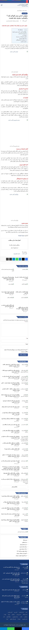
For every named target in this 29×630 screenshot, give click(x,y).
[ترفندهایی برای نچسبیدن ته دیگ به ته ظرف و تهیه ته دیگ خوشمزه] (24, 438)
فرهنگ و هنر (19, 10)
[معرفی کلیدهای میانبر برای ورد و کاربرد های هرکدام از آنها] (24, 597)
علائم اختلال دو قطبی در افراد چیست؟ (11, 448)
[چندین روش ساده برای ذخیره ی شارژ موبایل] (24, 408)
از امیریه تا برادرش (23, 33)
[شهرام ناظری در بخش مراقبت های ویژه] (21, 287)
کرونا (7, 619)
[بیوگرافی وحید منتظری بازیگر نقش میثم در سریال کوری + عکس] (24, 432)
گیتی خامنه (24, 253)
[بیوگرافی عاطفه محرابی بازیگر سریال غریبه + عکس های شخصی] (24, 497)
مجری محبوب (24, 41)
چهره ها (19, 619)
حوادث (5, 614)
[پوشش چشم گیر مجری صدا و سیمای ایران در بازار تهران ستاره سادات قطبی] (7, 272)
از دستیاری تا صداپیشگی (21, 39)
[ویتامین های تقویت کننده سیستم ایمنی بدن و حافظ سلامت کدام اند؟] (24, 581)
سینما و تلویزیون (15, 616)
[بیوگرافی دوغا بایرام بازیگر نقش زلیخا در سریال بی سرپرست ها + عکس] (24, 503)
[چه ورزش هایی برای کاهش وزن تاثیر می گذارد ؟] (24, 568)
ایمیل (26, 344)
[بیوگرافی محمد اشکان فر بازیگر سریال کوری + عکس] (24, 420)
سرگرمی (25, 616)
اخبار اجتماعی (21, 612)
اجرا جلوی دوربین (23, 38)
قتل (4, 616)
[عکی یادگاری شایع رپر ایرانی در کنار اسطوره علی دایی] (7, 300)
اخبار (26, 612)
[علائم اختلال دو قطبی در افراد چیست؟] (24, 450)
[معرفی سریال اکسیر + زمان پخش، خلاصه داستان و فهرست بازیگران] (24, 366)
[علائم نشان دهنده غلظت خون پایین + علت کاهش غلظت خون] (24, 574)
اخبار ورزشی (18, 614)
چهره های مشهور (13, 619)
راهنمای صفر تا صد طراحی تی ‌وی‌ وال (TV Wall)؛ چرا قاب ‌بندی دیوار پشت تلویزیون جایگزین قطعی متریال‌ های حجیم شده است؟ (10, 468)
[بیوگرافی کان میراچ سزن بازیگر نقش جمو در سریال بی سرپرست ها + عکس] (24, 509)
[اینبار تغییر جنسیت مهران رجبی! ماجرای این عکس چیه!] (7, 287)
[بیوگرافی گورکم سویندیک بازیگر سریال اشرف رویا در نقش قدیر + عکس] (24, 521)
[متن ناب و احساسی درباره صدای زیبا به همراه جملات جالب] (24, 515)
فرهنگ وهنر (9, 616)
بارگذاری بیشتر (14, 486)
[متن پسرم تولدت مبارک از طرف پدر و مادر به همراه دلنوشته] (24, 481)
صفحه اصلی (24, 10)
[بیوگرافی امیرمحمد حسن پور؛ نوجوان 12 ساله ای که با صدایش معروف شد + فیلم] (24, 396)
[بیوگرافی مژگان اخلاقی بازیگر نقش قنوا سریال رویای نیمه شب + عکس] (24, 475)
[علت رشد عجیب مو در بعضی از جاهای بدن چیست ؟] (24, 426)
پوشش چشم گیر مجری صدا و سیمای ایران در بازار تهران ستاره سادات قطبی (8, 278)
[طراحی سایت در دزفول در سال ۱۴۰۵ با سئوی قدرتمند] (24, 603)
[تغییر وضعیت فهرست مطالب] (25, 30)
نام (27, 338)
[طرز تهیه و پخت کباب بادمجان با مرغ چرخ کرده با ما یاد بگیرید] (24, 402)
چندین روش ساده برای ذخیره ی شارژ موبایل (10, 406)
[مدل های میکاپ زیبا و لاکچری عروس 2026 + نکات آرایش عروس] (24, 372)
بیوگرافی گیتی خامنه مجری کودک (19, 31)
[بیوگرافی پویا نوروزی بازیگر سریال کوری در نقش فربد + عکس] (24, 414)
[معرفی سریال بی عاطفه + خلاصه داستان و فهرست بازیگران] (24, 390)
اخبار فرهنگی (25, 614)
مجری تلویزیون (17, 253)
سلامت (21, 616)
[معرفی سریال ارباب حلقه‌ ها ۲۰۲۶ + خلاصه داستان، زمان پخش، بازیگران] (24, 456)
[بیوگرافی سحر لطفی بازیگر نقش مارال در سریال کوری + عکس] (24, 444)
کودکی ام (25, 35)
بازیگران (13, 614)
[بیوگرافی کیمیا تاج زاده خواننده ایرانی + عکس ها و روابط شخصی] (24, 384)
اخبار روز (15, 612)
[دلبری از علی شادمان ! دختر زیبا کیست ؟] (21, 272)
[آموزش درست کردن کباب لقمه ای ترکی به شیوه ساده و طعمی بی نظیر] (24, 378)
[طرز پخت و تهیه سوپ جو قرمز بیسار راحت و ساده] (24, 462)
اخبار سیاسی (10, 612)
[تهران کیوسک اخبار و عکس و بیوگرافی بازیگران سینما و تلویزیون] (22, 5)
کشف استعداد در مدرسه (21, 36)
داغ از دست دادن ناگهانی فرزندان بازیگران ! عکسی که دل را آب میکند (22, 308)
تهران (9, 614)
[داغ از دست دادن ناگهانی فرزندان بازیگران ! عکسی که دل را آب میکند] (21, 301)
